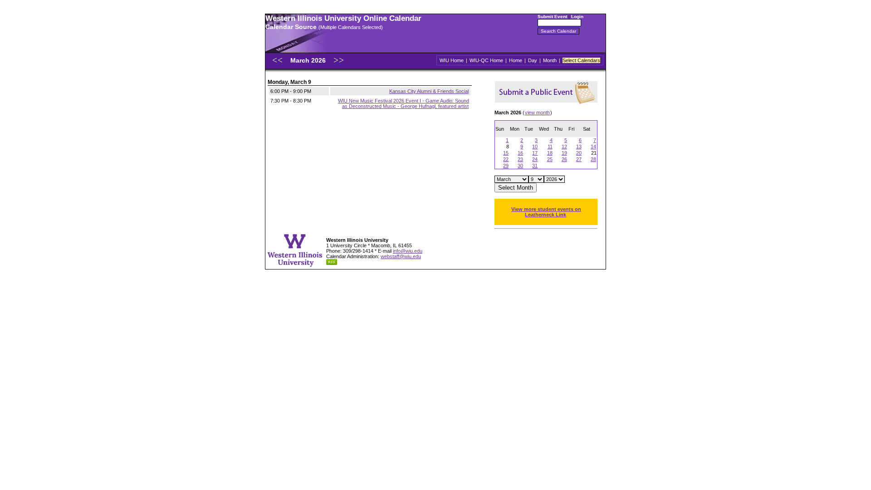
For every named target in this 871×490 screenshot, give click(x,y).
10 (535, 146)
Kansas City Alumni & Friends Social (429, 91)
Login (577, 16)
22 (506, 159)
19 (564, 153)
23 (520, 159)
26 (564, 159)
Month (550, 60)
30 (520, 165)
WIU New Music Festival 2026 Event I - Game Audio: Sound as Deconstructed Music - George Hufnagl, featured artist (403, 103)
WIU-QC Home (486, 60)
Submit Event (552, 16)
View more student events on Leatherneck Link (546, 211)
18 (550, 153)
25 (550, 159)
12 (564, 146)
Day (532, 60)
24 (535, 159)
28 (593, 159)
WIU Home (452, 60)
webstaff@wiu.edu (401, 256)
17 (535, 153)
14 (593, 146)
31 (535, 165)
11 (550, 146)
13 (579, 146)
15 (506, 153)
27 (579, 159)
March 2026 (309, 60)
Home (515, 60)
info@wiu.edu (407, 251)
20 (579, 153)
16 (520, 153)
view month (537, 112)
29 (506, 165)
